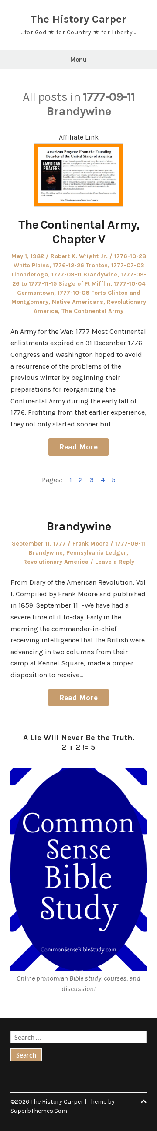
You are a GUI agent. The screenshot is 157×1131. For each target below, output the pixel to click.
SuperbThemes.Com (38, 1110)
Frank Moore (90, 543)
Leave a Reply (114, 562)
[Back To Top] (143, 1101)
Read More (78, 446)
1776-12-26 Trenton (80, 265)
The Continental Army (92, 311)
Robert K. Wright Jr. (79, 256)
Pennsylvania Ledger (96, 552)
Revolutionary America (56, 562)
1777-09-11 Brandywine (84, 274)
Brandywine (78, 526)
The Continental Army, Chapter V (78, 231)
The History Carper (78, 19)
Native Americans (77, 302)
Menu (78, 59)
